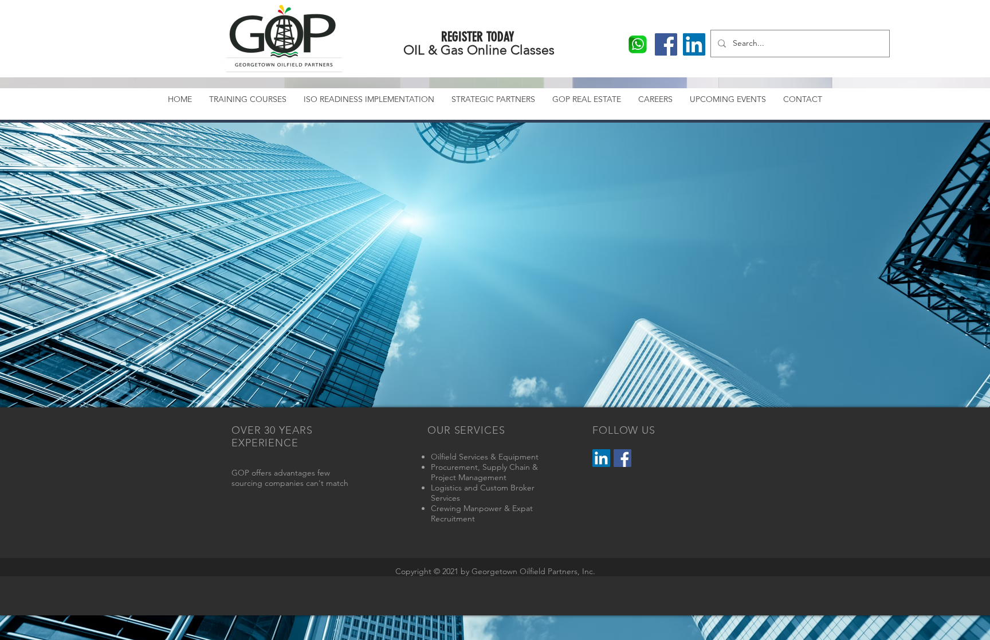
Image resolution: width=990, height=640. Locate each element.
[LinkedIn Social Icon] (601, 458)
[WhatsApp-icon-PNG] (638, 44)
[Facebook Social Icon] (622, 458)
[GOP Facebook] (666, 44)
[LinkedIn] (694, 44)
